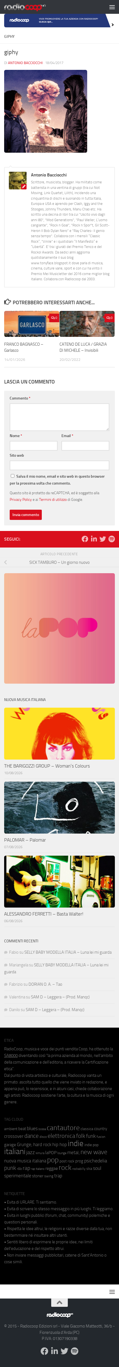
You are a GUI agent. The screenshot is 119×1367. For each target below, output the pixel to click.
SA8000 (11, 1055)
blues (32, 1128)
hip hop (59, 1144)
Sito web (17, 455)
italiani (14, 1151)
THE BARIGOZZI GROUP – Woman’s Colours (47, 766)
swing (48, 1176)
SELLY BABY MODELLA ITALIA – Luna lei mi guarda (68, 952)
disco (43, 1137)
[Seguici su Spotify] (111, 539)
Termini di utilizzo (53, 499)
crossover (14, 1136)
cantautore (63, 1127)
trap (58, 1175)
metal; (73, 1152)
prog (79, 1161)
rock (65, 1167)
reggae (51, 1168)
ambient (10, 1129)
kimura (40, 1153)
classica (87, 1129)
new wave (94, 1152)
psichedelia (95, 1161)
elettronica (61, 1135)
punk (10, 1168)
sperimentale (17, 1176)
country (100, 1128)
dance (31, 1135)
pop (53, 1160)
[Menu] (112, 7)
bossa (42, 1129)
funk (91, 1136)
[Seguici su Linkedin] (93, 539)
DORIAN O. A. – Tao (45, 984)
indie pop (91, 1145)
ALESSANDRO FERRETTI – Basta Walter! (43, 914)
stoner (37, 1175)
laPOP (50, 1152)
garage (10, 1144)
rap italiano (38, 1169)
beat (22, 1128)
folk (80, 1136)
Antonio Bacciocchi (25, 63)
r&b (19, 1169)
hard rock (42, 1144)
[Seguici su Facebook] (85, 539)
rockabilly (79, 1169)
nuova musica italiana (25, 1161)
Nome (16, 435)
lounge (61, 1153)
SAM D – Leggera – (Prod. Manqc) (60, 997)
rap (26, 1168)
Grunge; (24, 1144)
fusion (101, 1137)
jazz (30, 1152)
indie (76, 1143)
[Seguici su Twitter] (102, 539)
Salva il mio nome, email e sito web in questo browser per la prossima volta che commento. (57, 480)
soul (97, 1168)
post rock (67, 1161)
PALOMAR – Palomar (25, 840)
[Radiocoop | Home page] (32, 7)
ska (89, 1168)
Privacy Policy (21, 499)
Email (67, 435)
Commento (20, 398)
